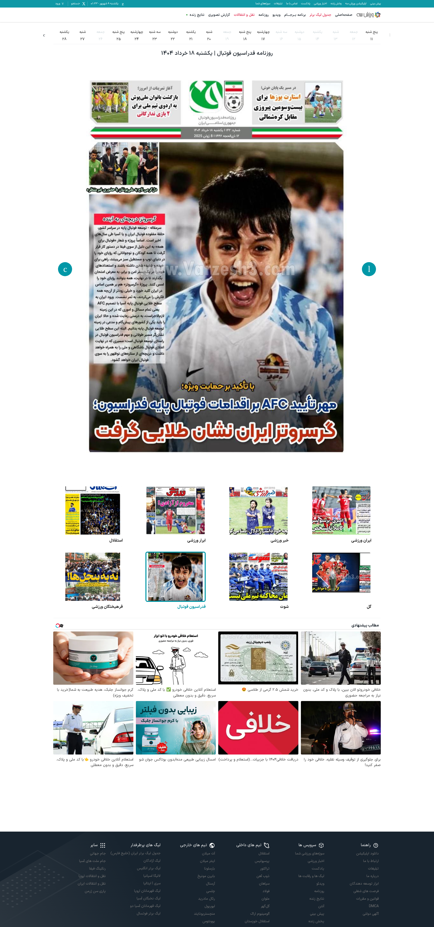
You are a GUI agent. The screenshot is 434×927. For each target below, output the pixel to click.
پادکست (305, 4)
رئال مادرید (206, 898)
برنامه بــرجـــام (295, 15)
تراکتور (264, 868)
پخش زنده (336, 4)
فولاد (265, 891)
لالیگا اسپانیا (151, 876)
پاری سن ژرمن (95, 891)
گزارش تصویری (219, 15)
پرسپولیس (262, 861)
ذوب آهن (262, 876)
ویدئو (320, 883)
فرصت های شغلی (366, 891)
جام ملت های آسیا (92, 861)
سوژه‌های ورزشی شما (309, 853)
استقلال (263, 853)
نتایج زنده (197, 15)
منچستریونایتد (204, 913)
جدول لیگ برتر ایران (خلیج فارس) (135, 853)
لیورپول (209, 906)
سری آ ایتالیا (151, 883)
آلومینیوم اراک (259, 913)
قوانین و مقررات (367, 898)
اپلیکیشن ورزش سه (355, 4)
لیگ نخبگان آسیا (148, 898)
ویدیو (277, 15)
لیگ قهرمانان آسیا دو (145, 906)
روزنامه (263, 15)
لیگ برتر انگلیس (148, 868)
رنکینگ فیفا (97, 868)
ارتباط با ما (371, 861)
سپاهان (264, 883)
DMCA (374, 906)
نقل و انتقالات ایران (92, 883)
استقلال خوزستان (257, 921)
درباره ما (372, 876)
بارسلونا (209, 868)
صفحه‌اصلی (343, 15)
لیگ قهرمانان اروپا (147, 891)
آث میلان (208, 853)
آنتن (321, 906)
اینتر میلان (207, 861)
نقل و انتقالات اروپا (92, 876)
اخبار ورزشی (320, 4)
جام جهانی (98, 853)
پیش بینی (375, 4)
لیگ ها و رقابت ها (311, 876)
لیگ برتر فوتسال (148, 913)
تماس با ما (291, 4)
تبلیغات (278, 4)
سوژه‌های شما (262, 4)
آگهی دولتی (371, 913)
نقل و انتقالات (244, 15)
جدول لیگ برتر (320, 15)
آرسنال (210, 883)
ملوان (265, 898)
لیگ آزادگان (151, 860)
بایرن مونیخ (206, 876)
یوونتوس (208, 921)
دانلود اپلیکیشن (367, 853)
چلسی (210, 891)
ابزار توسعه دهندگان (364, 883)
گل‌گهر (265, 906)
